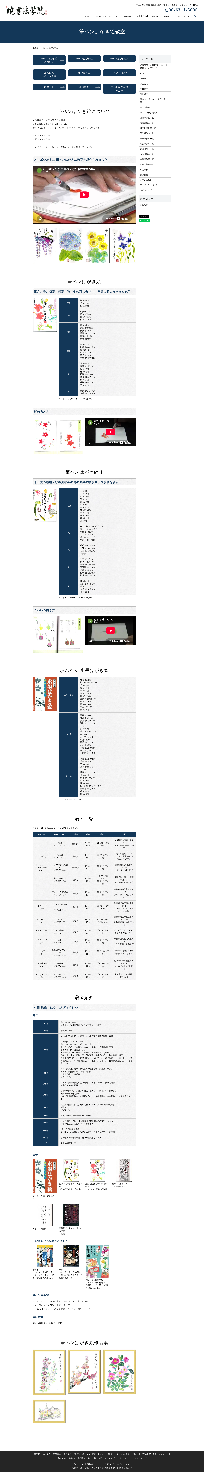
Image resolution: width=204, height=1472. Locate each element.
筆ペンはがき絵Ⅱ (119, 58)
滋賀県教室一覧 (147, 144)
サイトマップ (146, 190)
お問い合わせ (183, 16)
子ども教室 (145, 107)
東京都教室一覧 (147, 123)
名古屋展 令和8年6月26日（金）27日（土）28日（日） (154, 66)
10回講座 (144, 94)
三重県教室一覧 (147, 139)
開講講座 (100, 16)
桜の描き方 (84, 73)
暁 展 (113, 16)
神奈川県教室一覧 (148, 128)
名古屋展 (127, 16)
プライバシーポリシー (150, 185)
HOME (87, 16)
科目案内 (144, 89)
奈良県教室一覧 (147, 164)
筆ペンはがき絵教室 (149, 113)
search (195, 16)
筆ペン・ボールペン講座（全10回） (89, 1454)
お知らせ (168, 16)
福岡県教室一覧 (147, 118)
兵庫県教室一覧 (147, 159)
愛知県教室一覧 (147, 133)
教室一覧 (49, 87)
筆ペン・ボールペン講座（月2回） (153, 100)
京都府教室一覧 (147, 149)
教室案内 (140, 16)
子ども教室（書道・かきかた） (154, 1454)
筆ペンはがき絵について (49, 60)
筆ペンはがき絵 (84, 58)
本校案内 (154, 16)
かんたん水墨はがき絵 (49, 75)
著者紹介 (84, 87)
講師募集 (144, 175)
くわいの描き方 (119, 73)
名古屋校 (144, 170)
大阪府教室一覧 (147, 154)
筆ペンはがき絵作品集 (119, 89)
